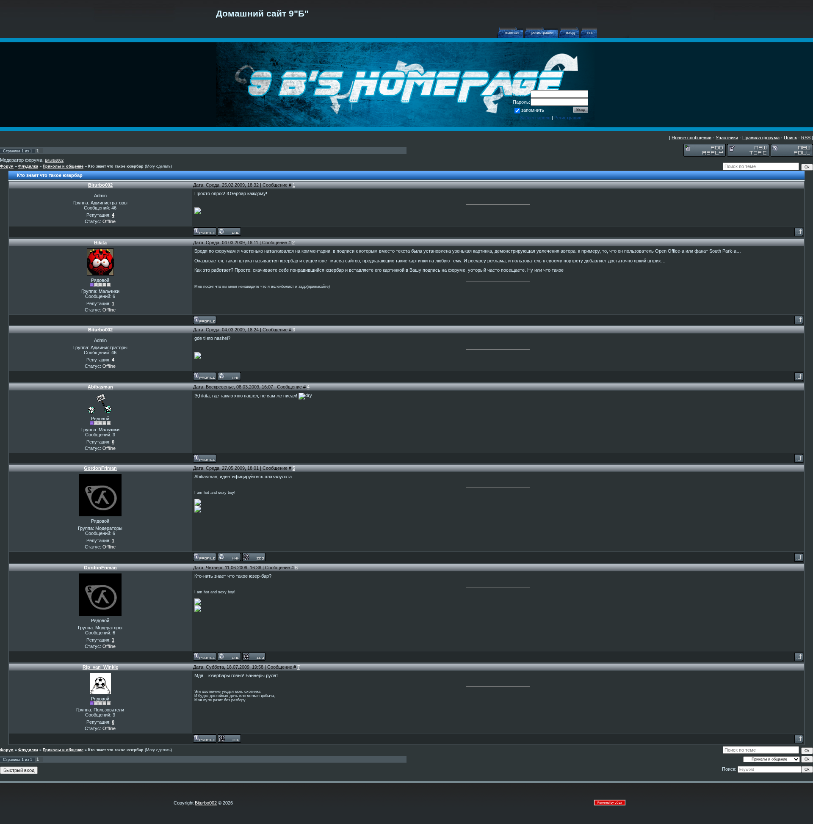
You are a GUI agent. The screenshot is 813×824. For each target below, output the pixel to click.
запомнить (532, 110)
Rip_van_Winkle (100, 667)
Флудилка (28, 166)
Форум (7, 166)
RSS (590, 32)
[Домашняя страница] (229, 231)
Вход (570, 32)
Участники (727, 137)
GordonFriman (100, 468)
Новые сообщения (691, 137)
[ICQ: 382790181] (229, 738)
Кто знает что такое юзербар (116, 166)
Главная (512, 32)
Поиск (790, 137)
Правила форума (761, 137)
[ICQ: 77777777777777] (253, 557)
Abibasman (100, 386)
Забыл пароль (535, 117)
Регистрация (542, 32)
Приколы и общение (63, 166)
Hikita (100, 242)
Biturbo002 (54, 160)
